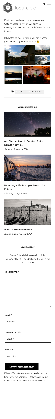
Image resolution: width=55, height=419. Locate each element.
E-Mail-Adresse (14, 332)
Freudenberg (34, 92)
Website (9, 349)
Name (8, 315)
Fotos (19, 92)
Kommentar (12, 272)
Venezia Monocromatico (18, 229)
